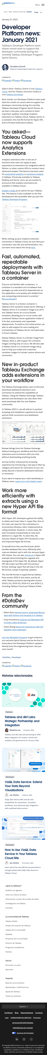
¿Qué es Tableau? (13, 886)
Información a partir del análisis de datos (22, 899)
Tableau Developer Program (14, 199)
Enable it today (9, 190)
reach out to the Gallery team (28, 481)
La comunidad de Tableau (17, 916)
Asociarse (9, 969)
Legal (7, 1018)
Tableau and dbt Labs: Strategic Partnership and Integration (22, 721)
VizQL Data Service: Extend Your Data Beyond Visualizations (23, 786)
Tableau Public (11, 921)
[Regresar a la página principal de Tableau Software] (10, 2)
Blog (10, 12)
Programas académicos (15, 947)
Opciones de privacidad (25, 1033)
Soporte (9, 978)
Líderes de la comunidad (15, 930)
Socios (8, 960)
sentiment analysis (35, 174)
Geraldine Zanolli (17, 66)
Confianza (8, 1013)
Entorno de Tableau (13, 943)
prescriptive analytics (14, 174)
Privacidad (36, 1018)
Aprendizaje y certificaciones (17, 987)
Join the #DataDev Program (14, 637)
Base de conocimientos (15, 983)
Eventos (9, 952)
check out (29, 555)
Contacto (9, 908)
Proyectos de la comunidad (17, 939)
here (33, 247)
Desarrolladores (27, 1013)
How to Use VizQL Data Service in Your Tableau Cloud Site (21, 854)
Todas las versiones (13, 996)
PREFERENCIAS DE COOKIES (23, 1028)
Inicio (5, 12)
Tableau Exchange (14, 94)
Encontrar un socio (13, 965)
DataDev (29, 12)
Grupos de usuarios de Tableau (18, 925)
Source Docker (9, 299)
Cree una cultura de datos (16, 895)
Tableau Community (19, 12)
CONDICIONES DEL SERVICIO (20, 1018)
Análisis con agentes (14, 890)
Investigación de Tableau (16, 903)
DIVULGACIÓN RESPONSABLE (22, 1023)
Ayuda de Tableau (13, 992)
